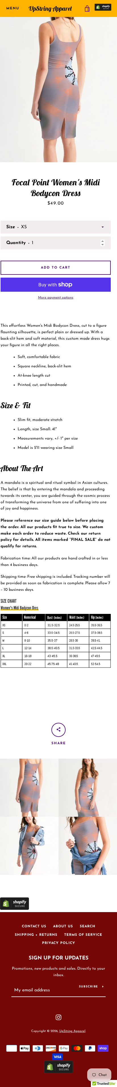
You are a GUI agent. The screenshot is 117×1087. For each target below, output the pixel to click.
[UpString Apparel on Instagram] (58, 1017)
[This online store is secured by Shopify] (103, 8)
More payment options (55, 297)
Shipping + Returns (36, 935)
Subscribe (88, 986)
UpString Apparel (50, 8)
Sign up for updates (59, 958)
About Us (63, 926)
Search (87, 926)
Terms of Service (83, 935)
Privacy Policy (58, 943)
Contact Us (34, 926)
